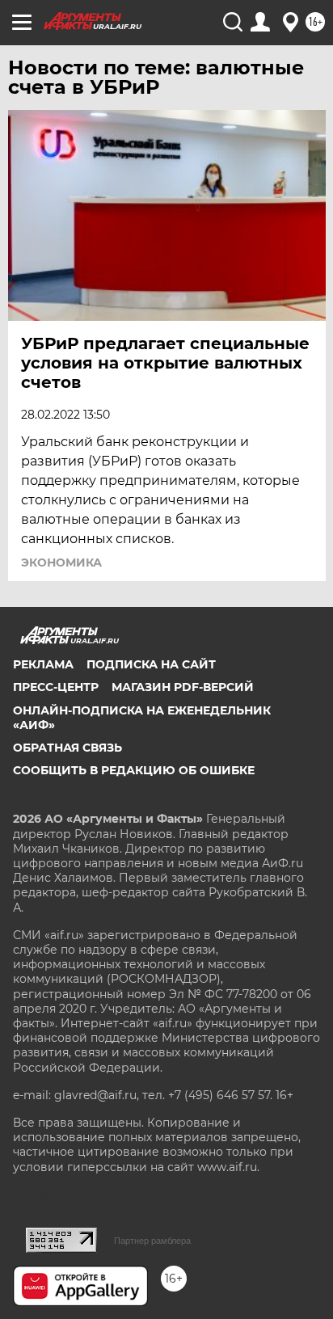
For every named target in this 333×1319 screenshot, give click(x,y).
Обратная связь (67, 747)
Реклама (43, 664)
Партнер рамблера (152, 1240)
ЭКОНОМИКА (61, 562)
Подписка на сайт (151, 664)
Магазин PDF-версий (183, 687)
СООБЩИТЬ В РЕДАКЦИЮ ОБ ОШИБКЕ (134, 770)
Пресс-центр (56, 687)
